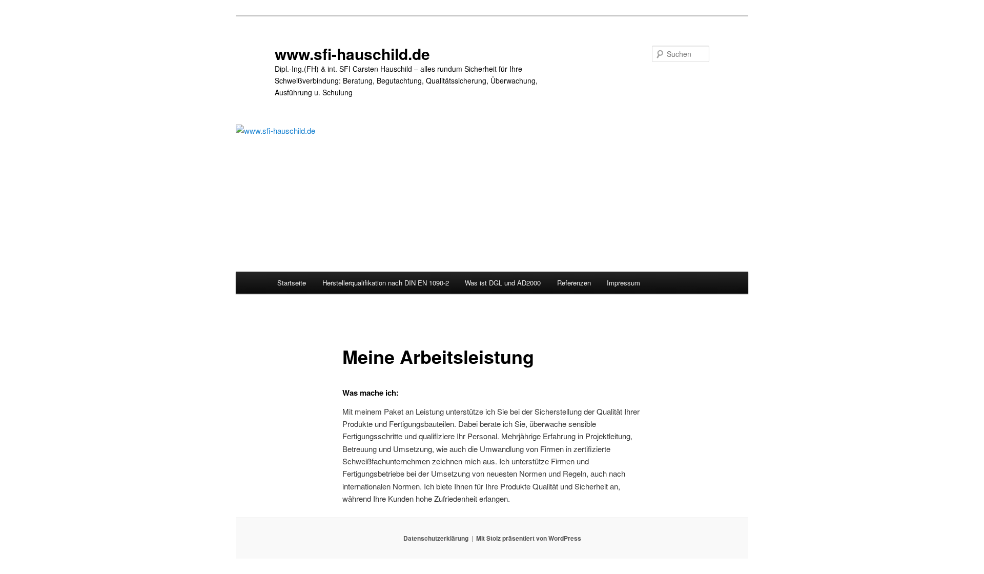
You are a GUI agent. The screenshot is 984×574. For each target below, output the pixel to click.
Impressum (623, 283)
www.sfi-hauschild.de (352, 54)
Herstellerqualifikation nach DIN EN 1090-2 (385, 283)
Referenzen (574, 283)
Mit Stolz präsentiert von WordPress (528, 538)
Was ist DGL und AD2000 (503, 283)
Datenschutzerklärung (435, 538)
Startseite (291, 283)
